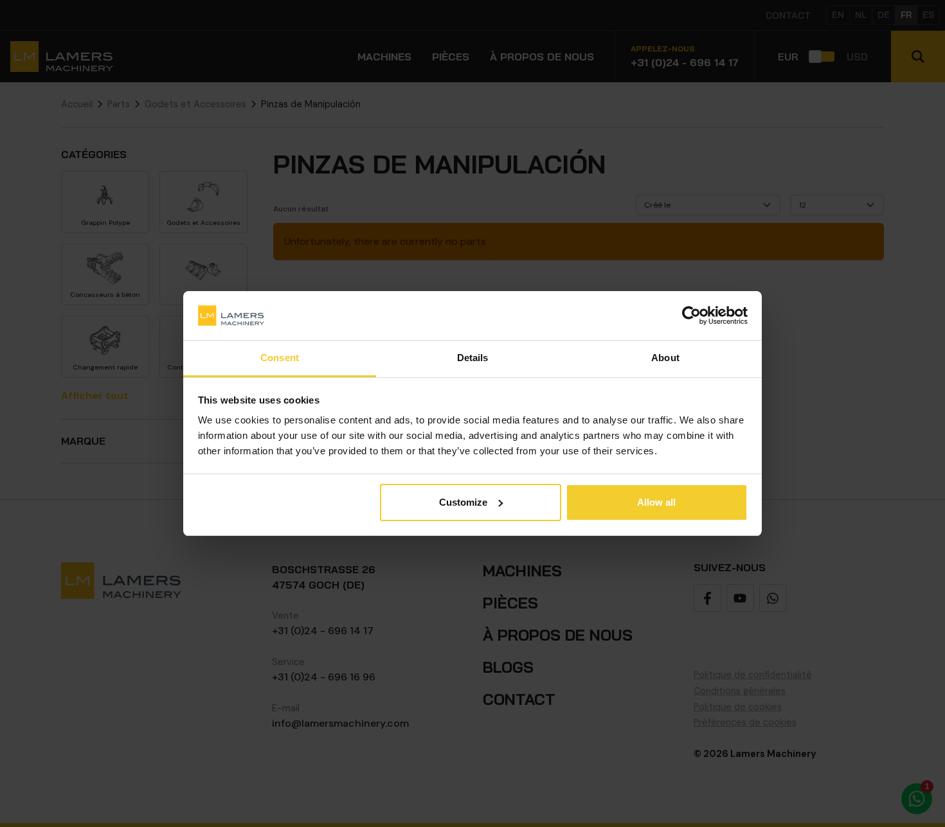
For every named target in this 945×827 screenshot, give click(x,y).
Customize (463, 502)
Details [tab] (473, 357)
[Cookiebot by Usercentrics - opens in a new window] (691, 315)
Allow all (656, 502)
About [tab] (665, 357)
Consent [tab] (279, 357)
